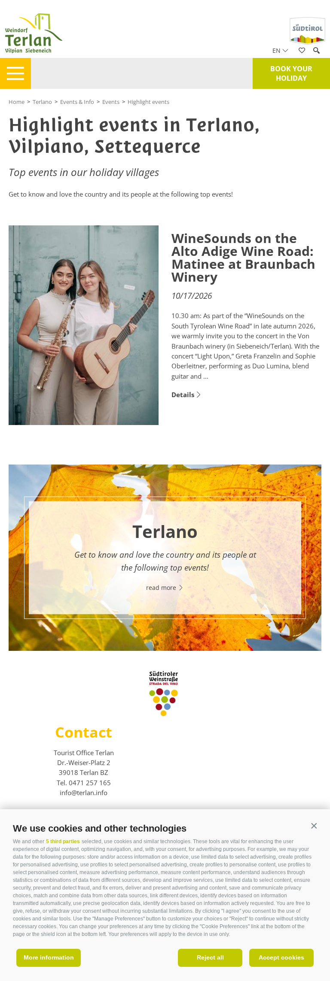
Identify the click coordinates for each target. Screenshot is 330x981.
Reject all (210, 957)
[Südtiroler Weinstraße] (163, 713)
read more (162, 587)
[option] (165, 557)
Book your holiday (291, 73)
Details (182, 394)
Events (110, 102)
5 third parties (63, 841)
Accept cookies (281, 957)
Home (16, 102)
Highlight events (148, 102)
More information (49, 957)
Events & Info (77, 102)
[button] (314, 826)
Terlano (42, 102)
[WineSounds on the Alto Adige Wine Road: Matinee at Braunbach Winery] (84, 325)
